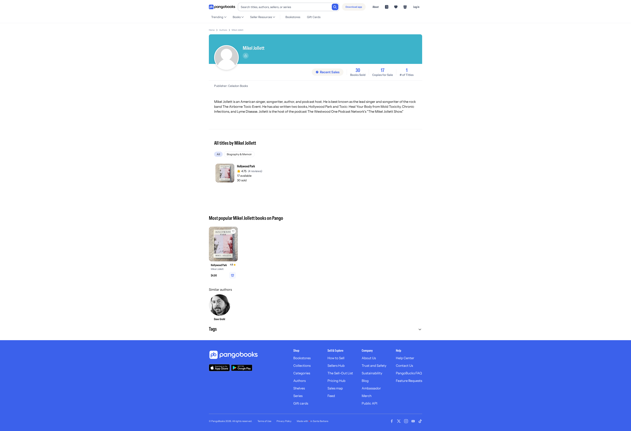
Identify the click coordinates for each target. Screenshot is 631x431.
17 (382, 70)
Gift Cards (313, 17)
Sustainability (372, 373)
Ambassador (371, 388)
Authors (223, 30)
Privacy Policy (284, 421)
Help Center (405, 358)
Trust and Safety (374, 366)
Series (298, 396)
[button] (315, 329)
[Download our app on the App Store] (219, 367)
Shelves (299, 388)
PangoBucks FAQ (409, 373)
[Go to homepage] (222, 7)
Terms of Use (264, 421)
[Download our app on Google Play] (241, 368)
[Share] (246, 56)
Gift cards (300, 403)
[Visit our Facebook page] (392, 421)
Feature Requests (409, 381)
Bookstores (292, 17)
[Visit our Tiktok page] (420, 421)
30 (358, 70)
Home (212, 30)
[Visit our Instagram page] (406, 421)
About (376, 7)
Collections (302, 366)
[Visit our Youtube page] (413, 421)
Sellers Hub (336, 366)
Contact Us (404, 366)
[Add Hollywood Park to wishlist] (233, 231)
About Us (369, 358)
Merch (367, 396)
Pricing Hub (336, 381)
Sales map (335, 388)
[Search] (335, 7)
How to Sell (335, 358)
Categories (301, 373)
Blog (365, 381)
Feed (331, 396)
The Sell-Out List (340, 373)
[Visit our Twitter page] (399, 421)
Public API (369, 403)
